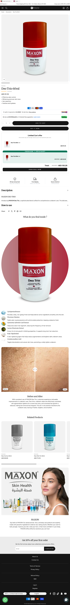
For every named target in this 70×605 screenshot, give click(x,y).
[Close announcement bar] (68, 3)
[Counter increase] (9, 123)
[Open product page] (17, 437)
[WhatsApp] (17, 211)
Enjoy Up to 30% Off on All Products (52, 4)
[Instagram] (54, 593)
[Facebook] (9, 211)
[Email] (20, 211)
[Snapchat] (61, 593)
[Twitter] (12, 211)
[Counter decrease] (3, 123)
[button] (2, 8)
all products (8, 12)
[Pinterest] (14, 211)
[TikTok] (58, 593)
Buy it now (35, 128)
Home (2, 12)
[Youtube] (65, 593)
